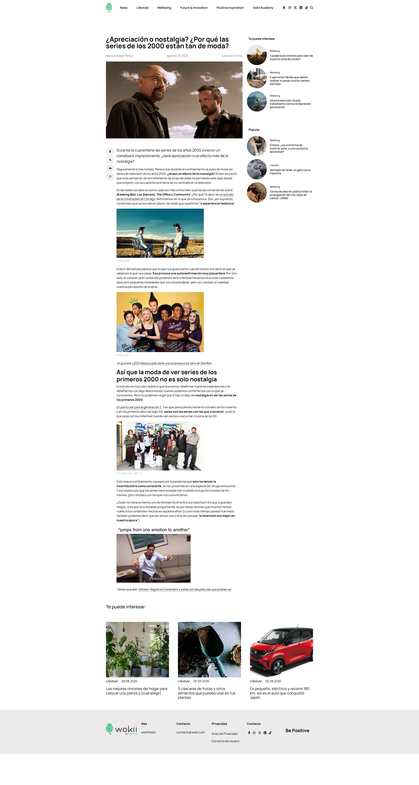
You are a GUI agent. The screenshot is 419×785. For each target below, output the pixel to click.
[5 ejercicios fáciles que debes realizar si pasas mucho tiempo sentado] (257, 78)
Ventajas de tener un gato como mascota (290, 171)
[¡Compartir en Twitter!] (110, 160)
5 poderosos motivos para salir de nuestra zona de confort (291, 57)
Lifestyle (143, 8)
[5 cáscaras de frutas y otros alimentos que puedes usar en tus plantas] (209, 649)
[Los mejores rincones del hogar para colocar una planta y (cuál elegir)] (137, 649)
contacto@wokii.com (190, 732)
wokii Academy (263, 8)
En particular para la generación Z (139, 407)
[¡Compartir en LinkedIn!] (110, 168)
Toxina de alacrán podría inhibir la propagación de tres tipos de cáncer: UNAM (291, 195)
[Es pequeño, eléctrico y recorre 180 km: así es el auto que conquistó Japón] (281, 649)
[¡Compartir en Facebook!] (110, 151)
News (124, 8)
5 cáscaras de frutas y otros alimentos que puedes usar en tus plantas (206, 693)
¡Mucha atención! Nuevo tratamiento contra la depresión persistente (290, 104)
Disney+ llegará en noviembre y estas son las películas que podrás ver (185, 589)
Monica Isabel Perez (119, 56)
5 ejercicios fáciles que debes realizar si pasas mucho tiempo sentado (289, 80)
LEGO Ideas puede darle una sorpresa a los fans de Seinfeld (171, 363)
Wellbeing (164, 8)
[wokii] (109, 7)
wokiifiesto (148, 732)
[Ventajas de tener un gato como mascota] (257, 169)
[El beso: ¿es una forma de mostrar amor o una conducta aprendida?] (257, 146)
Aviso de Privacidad (224, 734)
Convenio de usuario (225, 741)
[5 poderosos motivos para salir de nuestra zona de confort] (257, 55)
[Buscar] (311, 8)
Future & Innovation (194, 8)
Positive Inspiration (230, 8)
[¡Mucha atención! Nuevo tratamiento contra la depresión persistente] (257, 101)
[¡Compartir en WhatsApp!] (110, 176)
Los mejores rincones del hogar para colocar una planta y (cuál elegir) (136, 691)
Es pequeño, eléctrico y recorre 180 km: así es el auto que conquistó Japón (279, 693)
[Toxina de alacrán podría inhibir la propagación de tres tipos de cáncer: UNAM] (257, 192)
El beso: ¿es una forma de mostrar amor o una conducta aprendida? (289, 148)
